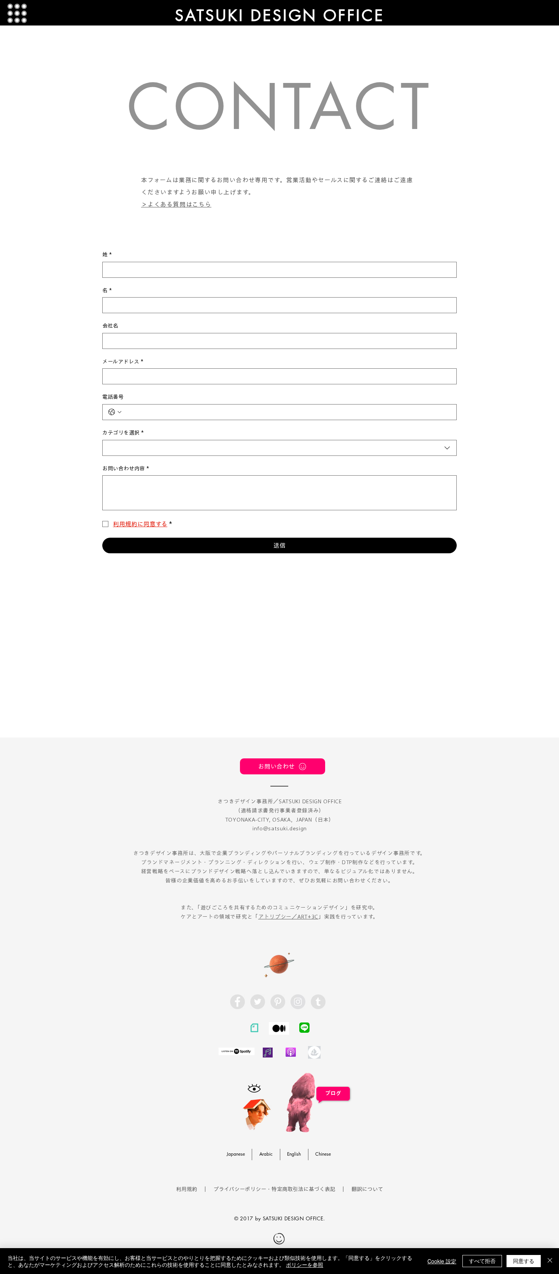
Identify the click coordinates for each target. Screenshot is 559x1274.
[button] (17, 13)
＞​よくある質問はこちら (176, 204)
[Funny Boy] (257, 1112)
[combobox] (279, 448)
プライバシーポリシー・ (242, 1189)
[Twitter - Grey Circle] (257, 1001)
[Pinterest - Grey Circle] (277, 1001)
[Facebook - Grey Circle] (237, 1001)
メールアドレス (122, 361)
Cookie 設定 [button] (441, 1261)
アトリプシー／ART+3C (288, 916)
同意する (523, 1260)
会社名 (110, 325)
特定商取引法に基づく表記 (303, 1189)
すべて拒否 (482, 1260)
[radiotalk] (268, 1052)
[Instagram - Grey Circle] (298, 1001)
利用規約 (186, 1189)
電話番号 (113, 397)
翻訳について (367, 1189)
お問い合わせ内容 (125, 468)
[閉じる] (549, 1261)
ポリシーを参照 (304, 1264)
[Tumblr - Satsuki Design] (318, 1001)
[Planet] (279, 964)
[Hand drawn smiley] (279, 1240)
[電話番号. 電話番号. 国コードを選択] (114, 412)
